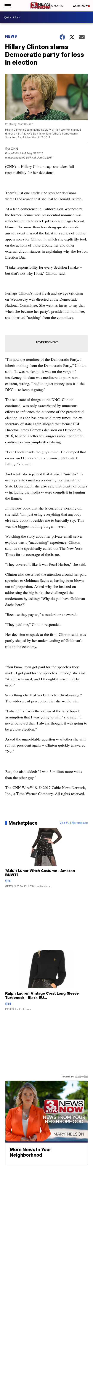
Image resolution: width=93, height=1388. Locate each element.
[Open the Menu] (7, 5)
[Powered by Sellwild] (81, 1076)
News (11, 36)
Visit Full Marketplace (73, 822)
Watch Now (80, 6)
